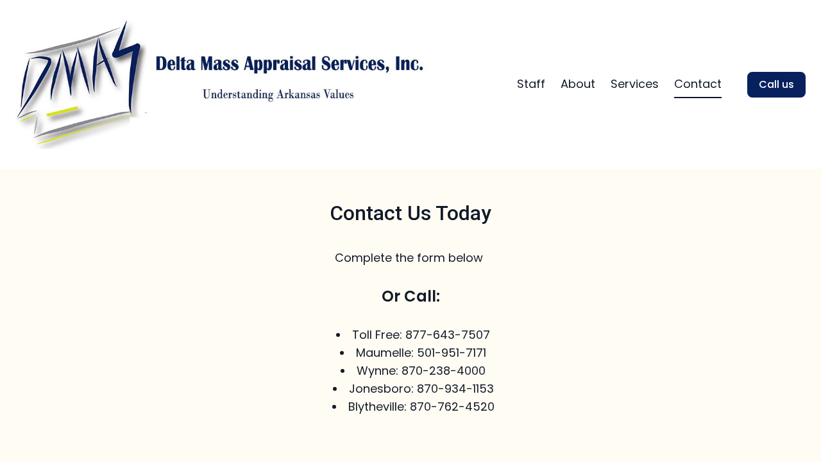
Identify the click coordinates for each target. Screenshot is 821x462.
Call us (776, 84)
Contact (698, 84)
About (578, 84)
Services (635, 84)
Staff (531, 84)
